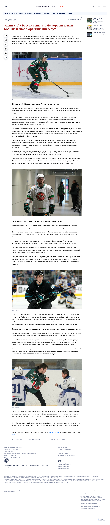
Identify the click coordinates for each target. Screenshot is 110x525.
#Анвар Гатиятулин (57, 439)
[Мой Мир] (6, 53)
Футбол (14, 13)
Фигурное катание (49, 13)
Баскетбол (37, 13)
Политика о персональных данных (89, 490)
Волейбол (28, 13)
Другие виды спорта (64, 13)
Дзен (13, 434)
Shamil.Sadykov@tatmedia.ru (88, 508)
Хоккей (20, 13)
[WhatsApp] (6, 48)
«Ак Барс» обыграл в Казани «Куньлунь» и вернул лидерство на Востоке (98, 20)
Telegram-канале (54, 432)
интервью (43, 250)
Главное (7, 13)
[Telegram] (6, 6)
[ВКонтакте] (6, 36)
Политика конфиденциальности (89, 503)
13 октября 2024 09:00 (75, 20)
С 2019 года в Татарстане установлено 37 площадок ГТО (99, 34)
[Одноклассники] (6, 44)
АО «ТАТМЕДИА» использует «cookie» (91, 496)
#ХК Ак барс (17, 439)
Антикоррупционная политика (88, 493)
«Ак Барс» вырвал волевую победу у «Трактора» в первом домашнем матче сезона (99, 27)
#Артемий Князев (35, 439)
